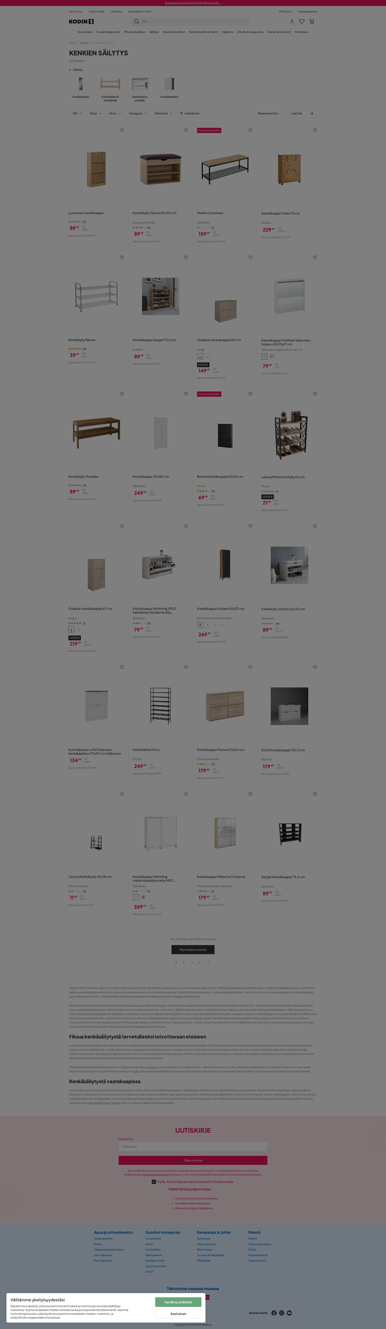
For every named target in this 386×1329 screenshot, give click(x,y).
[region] (105, 1308)
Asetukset (178, 1314)
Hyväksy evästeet (178, 1302)
